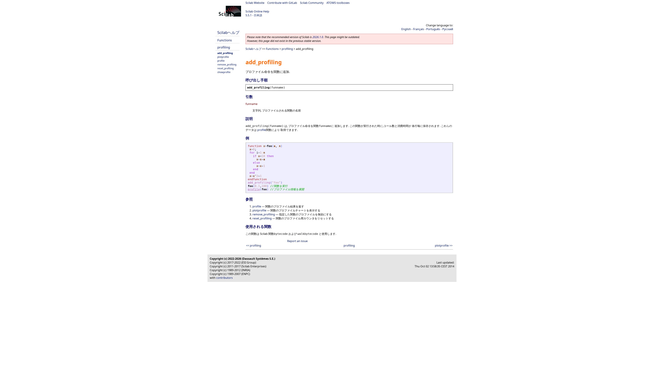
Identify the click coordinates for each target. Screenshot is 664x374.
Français (418, 29)
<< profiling (253, 245)
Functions (224, 40)
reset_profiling (225, 68)
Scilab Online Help (257, 11)
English (406, 29)
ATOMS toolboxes (338, 3)
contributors (224, 278)
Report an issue (297, 241)
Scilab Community (312, 3)
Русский (447, 29)
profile (221, 60)
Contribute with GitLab (282, 3)
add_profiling (225, 53)
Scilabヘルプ (228, 32)
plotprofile (223, 57)
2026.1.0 (317, 37)
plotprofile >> (444, 245)
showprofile (223, 72)
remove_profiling (226, 64)
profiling (223, 47)
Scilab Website (255, 3)
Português (433, 29)
